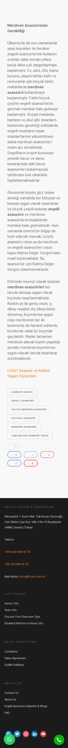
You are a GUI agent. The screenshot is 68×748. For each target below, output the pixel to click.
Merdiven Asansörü (24, 426)
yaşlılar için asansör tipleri (30, 435)
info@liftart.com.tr (32, 576)
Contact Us (12, 693)
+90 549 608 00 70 (17, 552)
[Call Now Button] (59, 740)
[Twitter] (17, 733)
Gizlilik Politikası (14, 665)
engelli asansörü (23, 400)
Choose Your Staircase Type (22, 616)
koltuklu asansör (23, 418)
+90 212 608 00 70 (17, 564)
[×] (9, 739)
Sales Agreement (15, 658)
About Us (10, 699)
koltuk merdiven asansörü (29, 409)
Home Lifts (12, 603)
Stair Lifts (11, 610)
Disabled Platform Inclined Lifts (24, 623)
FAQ (7, 712)
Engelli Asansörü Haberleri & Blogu (26, 706)
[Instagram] (26, 733)
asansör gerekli (22, 392)
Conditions (11, 651)
